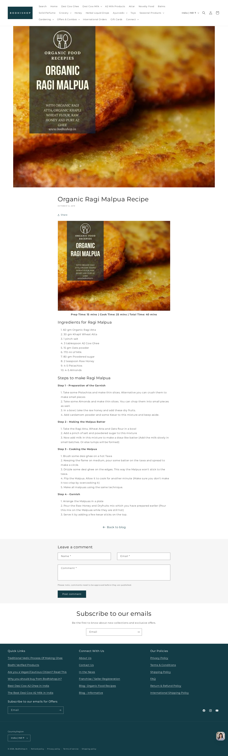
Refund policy (37, 749)
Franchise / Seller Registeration (99, 678)
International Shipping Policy (169, 692)
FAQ (153, 678)
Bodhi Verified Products (23, 665)
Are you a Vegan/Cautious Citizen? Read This (37, 672)
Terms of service (71, 749)
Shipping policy (89, 749)
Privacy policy (53, 749)
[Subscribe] (138, 632)
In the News (87, 672)
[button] (92, 6)
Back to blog (116, 527)
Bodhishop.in (21, 749)
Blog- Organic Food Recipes (97, 685)
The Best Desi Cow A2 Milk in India (30, 692)
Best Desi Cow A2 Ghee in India (28, 685)
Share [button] (64, 214)
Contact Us (86, 665)
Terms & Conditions (163, 665)
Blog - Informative (91, 692)
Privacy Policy (159, 658)
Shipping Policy (160, 672)
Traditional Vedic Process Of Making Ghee (35, 658)
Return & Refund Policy (165, 685)
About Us (85, 658)
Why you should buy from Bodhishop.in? (35, 678)
